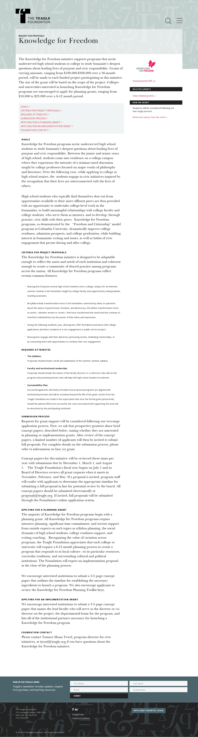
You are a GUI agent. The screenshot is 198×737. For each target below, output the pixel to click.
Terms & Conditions (81, 718)
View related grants (144, 96)
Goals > (25, 106)
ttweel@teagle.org (53, 642)
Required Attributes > (35, 114)
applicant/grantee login (148, 710)
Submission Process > (34, 118)
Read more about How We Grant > (149, 117)
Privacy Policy (78, 714)
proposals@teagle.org (36, 495)
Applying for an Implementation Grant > (47, 126)
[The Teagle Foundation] (33, 16)
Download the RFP (143, 81)
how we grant (65, 449)
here (101, 590)
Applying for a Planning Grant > (41, 122)
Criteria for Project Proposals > (41, 110)
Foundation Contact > (35, 130)
